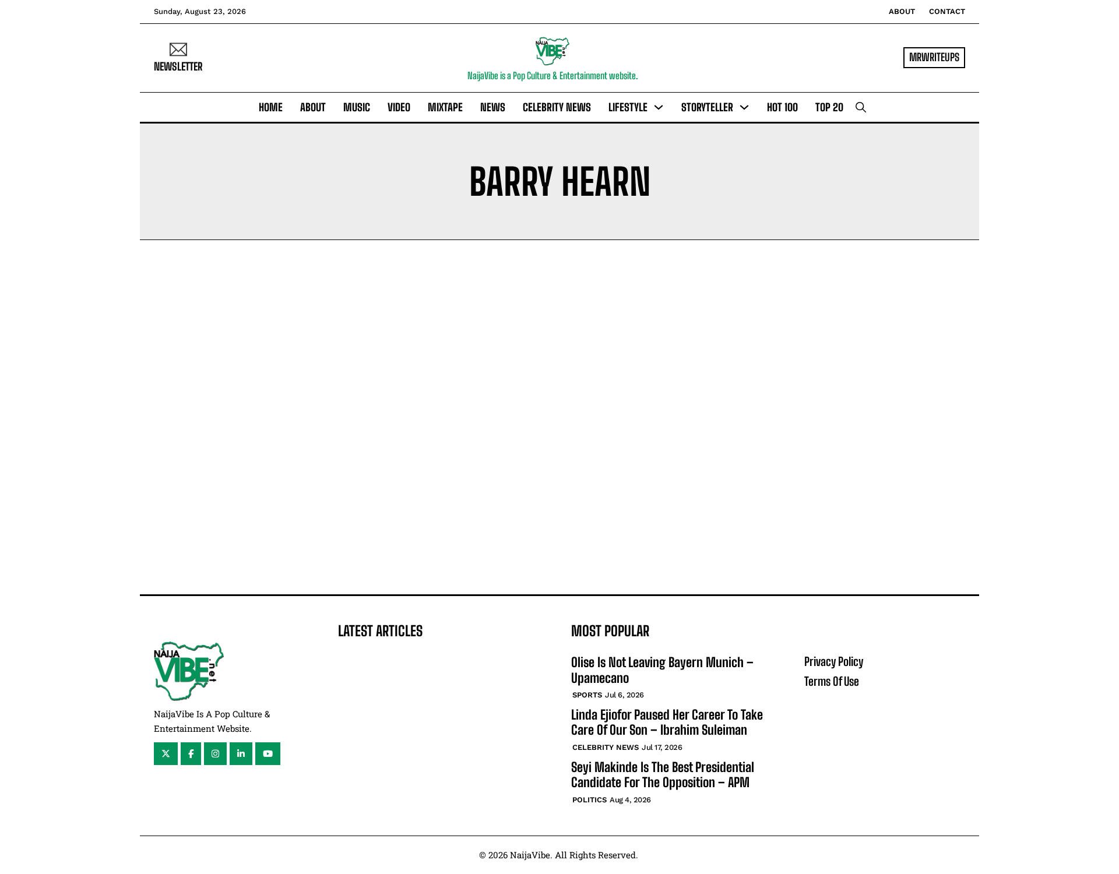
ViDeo (399, 107)
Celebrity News (557, 107)
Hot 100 (782, 107)
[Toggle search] (860, 107)
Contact (947, 11)
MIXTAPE (445, 107)
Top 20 (829, 107)
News (492, 107)
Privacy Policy (833, 661)
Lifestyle (628, 107)
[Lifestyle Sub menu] (658, 107)
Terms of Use (831, 681)
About (902, 11)
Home (271, 107)
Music (356, 107)
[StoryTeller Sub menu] (744, 107)
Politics (589, 799)
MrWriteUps (934, 57)
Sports (587, 694)
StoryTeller (707, 107)
